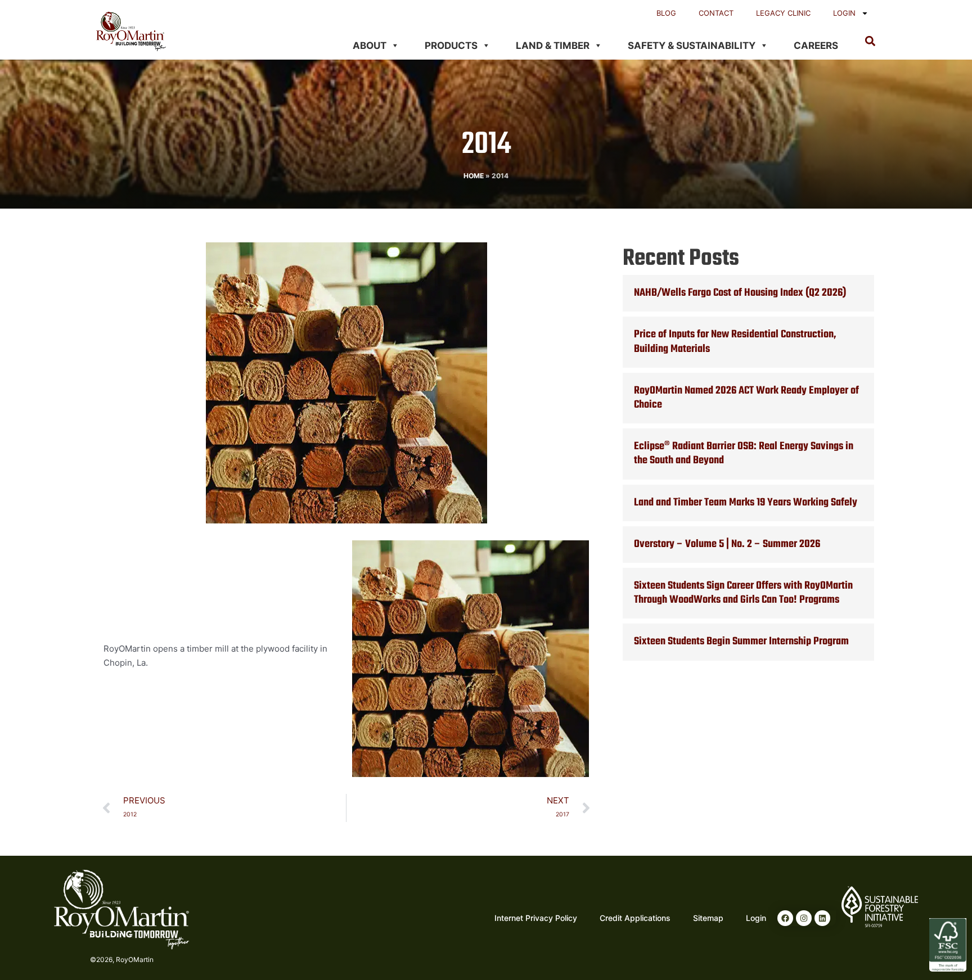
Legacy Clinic (783, 12)
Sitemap (708, 918)
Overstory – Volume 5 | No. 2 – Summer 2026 (727, 544)
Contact (716, 12)
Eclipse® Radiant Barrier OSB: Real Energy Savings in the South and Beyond (743, 453)
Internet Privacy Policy (535, 918)
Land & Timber (553, 45)
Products (451, 45)
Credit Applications (635, 918)
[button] (870, 40)
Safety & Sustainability (691, 45)
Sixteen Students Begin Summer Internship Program (741, 641)
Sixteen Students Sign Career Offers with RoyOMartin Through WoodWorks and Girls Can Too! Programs (743, 592)
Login (844, 12)
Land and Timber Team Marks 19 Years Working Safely (745, 502)
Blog (666, 12)
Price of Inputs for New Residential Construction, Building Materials (735, 341)
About (369, 45)
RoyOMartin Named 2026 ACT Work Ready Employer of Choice (746, 397)
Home (474, 175)
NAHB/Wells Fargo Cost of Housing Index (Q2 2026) (740, 292)
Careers (816, 45)
